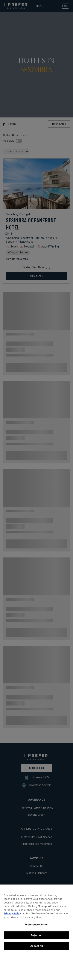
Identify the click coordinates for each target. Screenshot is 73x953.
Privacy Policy (12, 913)
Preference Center (36, 924)
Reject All (36, 935)
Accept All (36, 945)
